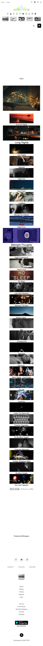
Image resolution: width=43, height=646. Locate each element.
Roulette (21, 614)
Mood (21, 586)
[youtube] (35, 2)
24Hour (21, 589)
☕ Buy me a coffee (26, 489)
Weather (21, 594)
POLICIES (21, 567)
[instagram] (38, 2)
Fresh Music (21, 606)
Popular (21, 612)
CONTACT (10, 567)
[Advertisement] (21, 50)
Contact (3, 2)
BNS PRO (26, 640)
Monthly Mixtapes (21, 609)
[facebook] (31, 2)
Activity (21, 592)
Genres (21, 604)
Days (21, 597)
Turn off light (15, 489)
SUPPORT (32, 567)
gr (41, 2)
